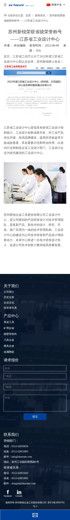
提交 (35, 416)
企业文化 (9, 302)
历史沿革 (9, 297)
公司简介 (9, 291)
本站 (38, 50)
